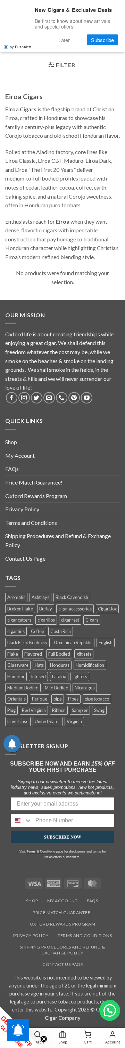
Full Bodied (59, 654)
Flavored (33, 654)
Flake (12, 654)
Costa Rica (60, 631)
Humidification (90, 665)
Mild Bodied (56, 687)
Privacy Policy (22, 509)
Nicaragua (85, 687)
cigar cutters (19, 620)
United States (47, 721)
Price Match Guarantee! (33, 482)
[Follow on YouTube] (86, 397)
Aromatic (16, 597)
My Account (20, 455)
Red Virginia (34, 710)
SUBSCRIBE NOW (62, 836)
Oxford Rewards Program (36, 496)
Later (64, 39)
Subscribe (102, 39)
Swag (99, 710)
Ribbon (59, 710)
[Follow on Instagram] (24, 397)
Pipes (73, 699)
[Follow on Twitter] (36, 397)
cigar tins (16, 631)
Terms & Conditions (41, 851)
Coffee (37, 631)
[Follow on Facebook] (11, 397)
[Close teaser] (43, 1038)
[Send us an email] (49, 397)
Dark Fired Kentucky (27, 642)
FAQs (12, 468)
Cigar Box (107, 608)
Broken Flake (20, 608)
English (105, 642)
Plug (11, 710)
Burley (45, 608)
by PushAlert (20, 46)
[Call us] (61, 397)
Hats (39, 665)
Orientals (16, 699)
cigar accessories (75, 608)
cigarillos (46, 620)
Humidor (16, 676)
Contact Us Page (25, 558)
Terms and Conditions (31, 522)
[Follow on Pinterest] (74, 397)
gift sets (83, 654)
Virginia (74, 721)
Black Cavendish (72, 597)
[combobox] (21, 820)
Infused (38, 676)
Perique (39, 699)
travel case (17, 721)
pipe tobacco (97, 699)
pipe (57, 699)
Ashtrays (40, 597)
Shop (11, 442)
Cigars (91, 620)
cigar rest (70, 620)
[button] (62, 65)
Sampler (80, 710)
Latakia (59, 676)
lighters (80, 676)
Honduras (59, 665)
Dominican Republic (73, 642)
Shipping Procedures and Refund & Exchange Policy (58, 540)
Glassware (17, 665)
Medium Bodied (23, 687)
